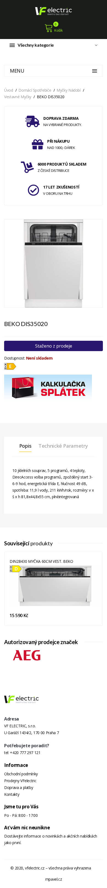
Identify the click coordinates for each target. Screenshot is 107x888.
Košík (58, 30)
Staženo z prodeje (53, 346)
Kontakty (11, 794)
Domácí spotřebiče (34, 90)
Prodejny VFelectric (20, 780)
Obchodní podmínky (21, 773)
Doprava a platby (18, 787)
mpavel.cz (53, 879)
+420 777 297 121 (25, 752)
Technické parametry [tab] (63, 445)
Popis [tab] (25, 445)
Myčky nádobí (69, 90)
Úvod (8, 90)
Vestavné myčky (17, 96)
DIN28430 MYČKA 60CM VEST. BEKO (41, 561)
